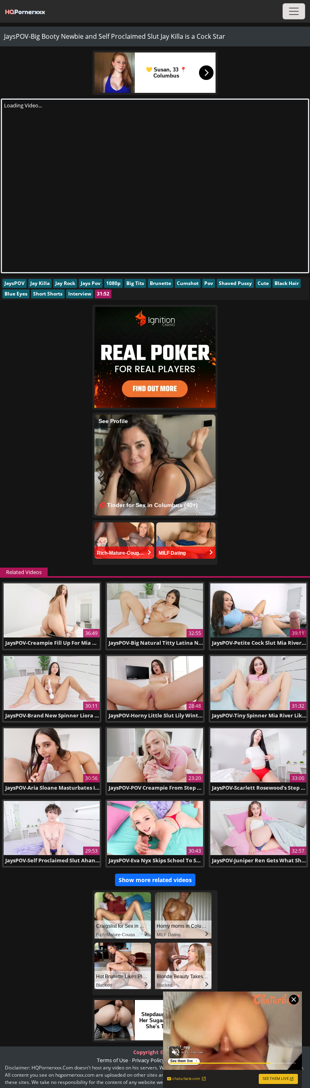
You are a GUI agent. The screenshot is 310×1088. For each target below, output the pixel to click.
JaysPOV (14, 283)
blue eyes (15, 293)
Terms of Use (112, 1060)
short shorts (48, 293)
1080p (113, 283)
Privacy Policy (148, 1060)
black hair (286, 283)
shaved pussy (235, 283)
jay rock (65, 283)
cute (263, 283)
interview (79, 293)
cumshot (188, 283)
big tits (135, 283)
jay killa (40, 283)
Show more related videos (155, 880)
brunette (160, 283)
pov (208, 283)
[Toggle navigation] (294, 11)
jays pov (91, 283)
